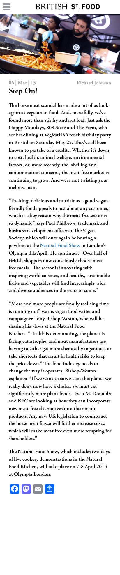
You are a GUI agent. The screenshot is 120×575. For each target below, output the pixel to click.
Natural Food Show (60, 246)
